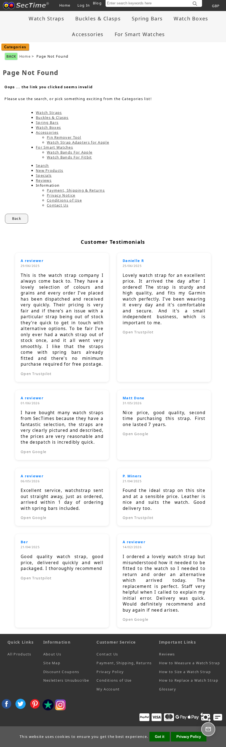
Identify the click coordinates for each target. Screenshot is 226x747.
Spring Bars (147, 18)
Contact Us (57, 205)
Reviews (44, 180)
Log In (83, 5)
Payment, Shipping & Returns (76, 190)
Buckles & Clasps (98, 18)
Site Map (51, 662)
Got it (159, 737)
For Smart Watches (140, 34)
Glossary (167, 689)
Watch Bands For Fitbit (69, 157)
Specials (44, 175)
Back (11, 56)
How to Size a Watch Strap (185, 671)
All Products (19, 654)
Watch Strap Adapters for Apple (78, 142)
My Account (108, 689)
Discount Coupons (61, 671)
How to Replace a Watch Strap (188, 680)
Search (42, 165)
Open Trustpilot (36, 373)
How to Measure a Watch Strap (189, 662)
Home (65, 5)
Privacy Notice (61, 195)
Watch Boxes (191, 18)
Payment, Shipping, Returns (124, 662)
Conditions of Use (64, 200)
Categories (15, 47)
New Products (49, 170)
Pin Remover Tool (64, 137)
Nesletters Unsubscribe (66, 680)
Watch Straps (46, 18)
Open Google (33, 451)
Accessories (87, 34)
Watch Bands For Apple (69, 152)
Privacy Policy (110, 671)
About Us (52, 654)
